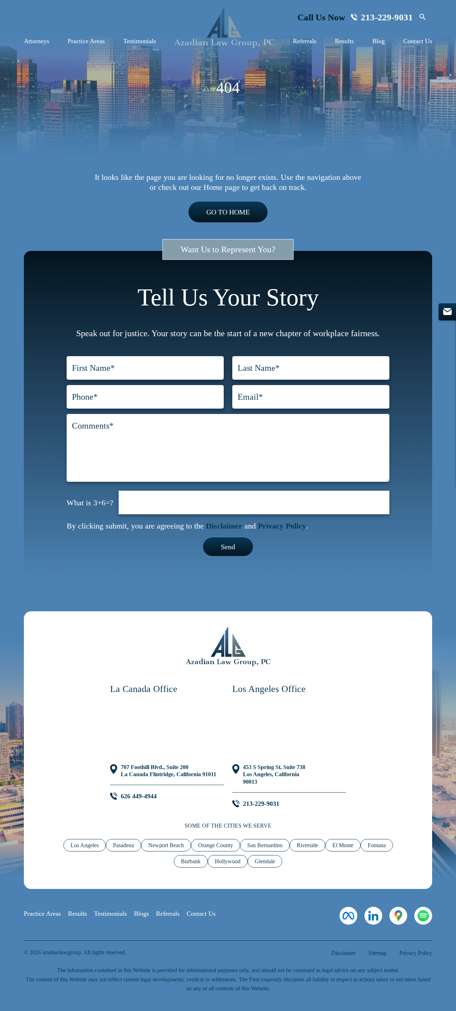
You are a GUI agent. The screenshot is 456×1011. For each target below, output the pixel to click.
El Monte (342, 845)
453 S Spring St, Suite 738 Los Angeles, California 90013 (274, 774)
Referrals (304, 41)
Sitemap (377, 953)
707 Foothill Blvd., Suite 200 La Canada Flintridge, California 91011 (168, 771)
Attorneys (36, 41)
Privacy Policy (282, 525)
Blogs (141, 913)
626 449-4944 (139, 796)
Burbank (191, 861)
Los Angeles (85, 845)
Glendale (265, 861)
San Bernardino (265, 845)
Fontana (377, 845)
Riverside (307, 845)
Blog (378, 41)
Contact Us (417, 41)
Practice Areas (86, 41)
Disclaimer (224, 525)
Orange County (215, 845)
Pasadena (123, 845)
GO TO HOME (228, 212)
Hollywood (227, 861)
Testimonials (139, 41)
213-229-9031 (387, 17)
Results (344, 41)
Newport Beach (166, 845)
